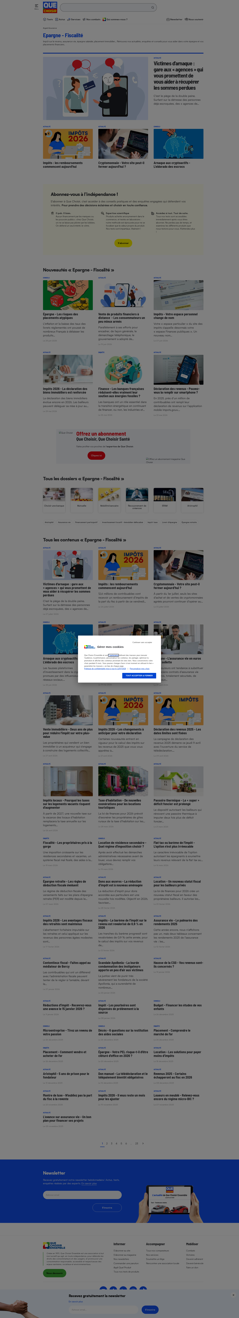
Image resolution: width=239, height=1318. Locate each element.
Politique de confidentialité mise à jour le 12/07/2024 (105, 669)
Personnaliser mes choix (140, 669)
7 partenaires (113, 655)
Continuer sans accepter (142, 642)
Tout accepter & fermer (139, 675)
